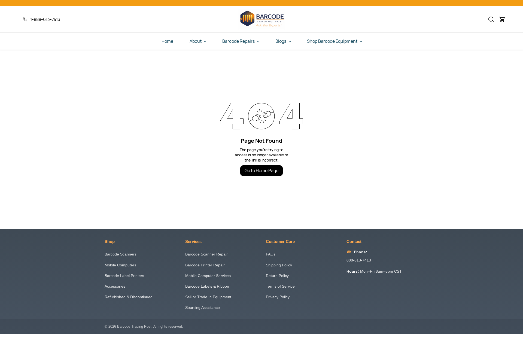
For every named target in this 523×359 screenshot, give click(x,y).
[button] (491, 19)
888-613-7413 (358, 260)
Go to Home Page (261, 171)
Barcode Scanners (120, 254)
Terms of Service (280, 286)
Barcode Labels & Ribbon (207, 286)
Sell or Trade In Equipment (208, 297)
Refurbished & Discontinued (129, 297)
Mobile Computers (120, 265)
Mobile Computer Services (208, 275)
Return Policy (277, 275)
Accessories (115, 286)
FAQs (270, 254)
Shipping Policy (279, 265)
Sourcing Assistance (202, 307)
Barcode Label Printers (124, 275)
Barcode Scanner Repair (206, 254)
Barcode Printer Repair (205, 265)
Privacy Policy (278, 297)
